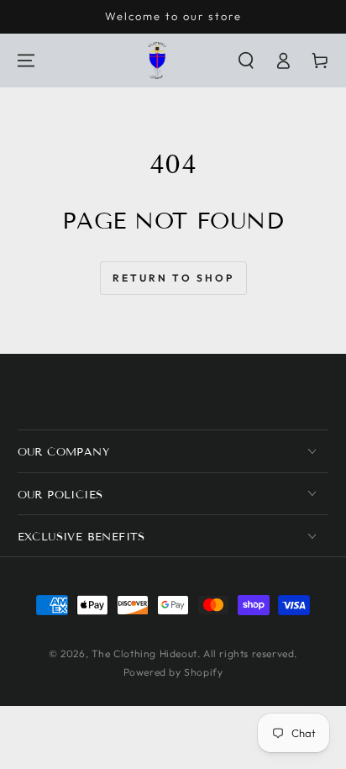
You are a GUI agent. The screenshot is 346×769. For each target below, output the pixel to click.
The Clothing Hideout (144, 653)
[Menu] (26, 60)
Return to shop (173, 277)
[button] (246, 60)
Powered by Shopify (173, 672)
